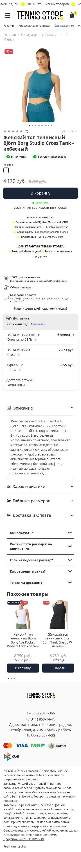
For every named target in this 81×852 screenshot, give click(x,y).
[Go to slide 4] (39, 125)
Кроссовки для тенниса (34, 25)
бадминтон (26, 809)
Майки (8, 39)
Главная (9, 34)
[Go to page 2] (11, 678)
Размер (8, 165)
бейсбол (22, 813)
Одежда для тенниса (37, 34)
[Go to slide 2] (32, 125)
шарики (39, 818)
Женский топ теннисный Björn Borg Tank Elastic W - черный (58, 640)
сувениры (10, 822)
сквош (68, 809)
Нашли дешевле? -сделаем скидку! (40, 308)
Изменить (37, 324)
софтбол (62, 813)
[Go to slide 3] (35, 125)
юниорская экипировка (52, 822)
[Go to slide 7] (48, 125)
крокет (49, 813)
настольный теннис (49, 809)
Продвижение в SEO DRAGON (23, 839)
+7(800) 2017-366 (40, 713)
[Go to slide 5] (42, 125)
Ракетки (8, 25)
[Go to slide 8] (51, 125)
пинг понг (36, 813)
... (61, 34)
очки (18, 818)
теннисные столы (58, 818)
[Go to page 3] (14, 678)
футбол (59, 805)
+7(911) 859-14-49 (40, 719)
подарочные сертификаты (48, 826)
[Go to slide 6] (45, 125)
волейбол (10, 809)
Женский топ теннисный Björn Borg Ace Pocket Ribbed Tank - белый (23, 640)
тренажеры (26, 822)
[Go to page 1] (8, 678)
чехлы (28, 818)
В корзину (23, 668)
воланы (8, 818)
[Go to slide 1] (29, 125)
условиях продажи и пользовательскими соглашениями (40, 833)
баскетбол (46, 805)
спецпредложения (16, 826)
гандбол (9, 813)
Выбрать (58, 668)
